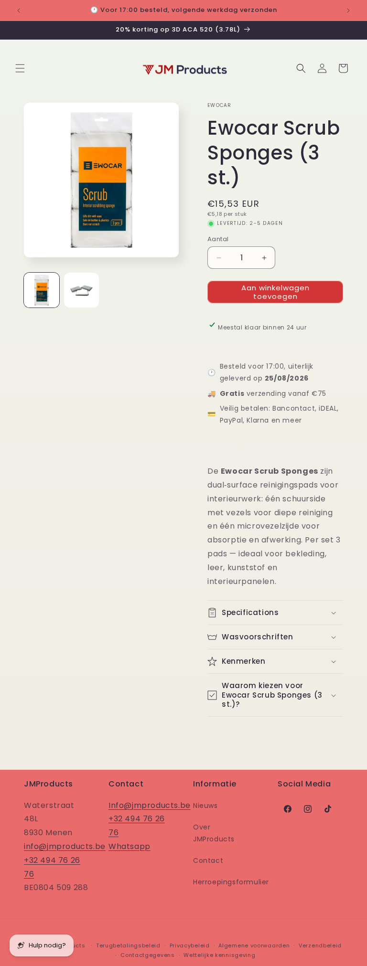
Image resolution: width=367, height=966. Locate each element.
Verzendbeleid (320, 945)
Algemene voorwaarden (254, 945)
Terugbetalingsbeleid (128, 945)
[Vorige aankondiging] (18, 10)
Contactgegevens (147, 955)
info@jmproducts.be (65, 846)
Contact (208, 860)
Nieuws (205, 805)
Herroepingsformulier (231, 882)
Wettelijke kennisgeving (219, 955)
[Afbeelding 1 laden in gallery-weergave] (41, 290)
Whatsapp (129, 846)
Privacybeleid (190, 945)
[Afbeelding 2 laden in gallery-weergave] (81, 290)
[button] (20, 68)
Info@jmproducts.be (149, 805)
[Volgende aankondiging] (348, 10)
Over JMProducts (214, 833)
